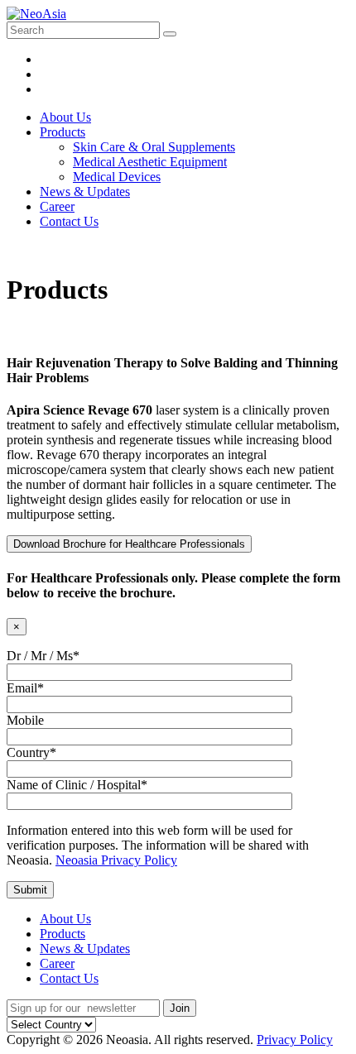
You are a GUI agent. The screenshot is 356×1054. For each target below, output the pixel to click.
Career (57, 963)
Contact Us (69, 978)
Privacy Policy (295, 1039)
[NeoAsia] (36, 14)
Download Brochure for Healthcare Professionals (129, 544)
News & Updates (85, 948)
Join (180, 1008)
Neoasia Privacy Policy (116, 860)
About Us (65, 919)
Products (62, 934)
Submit (30, 890)
